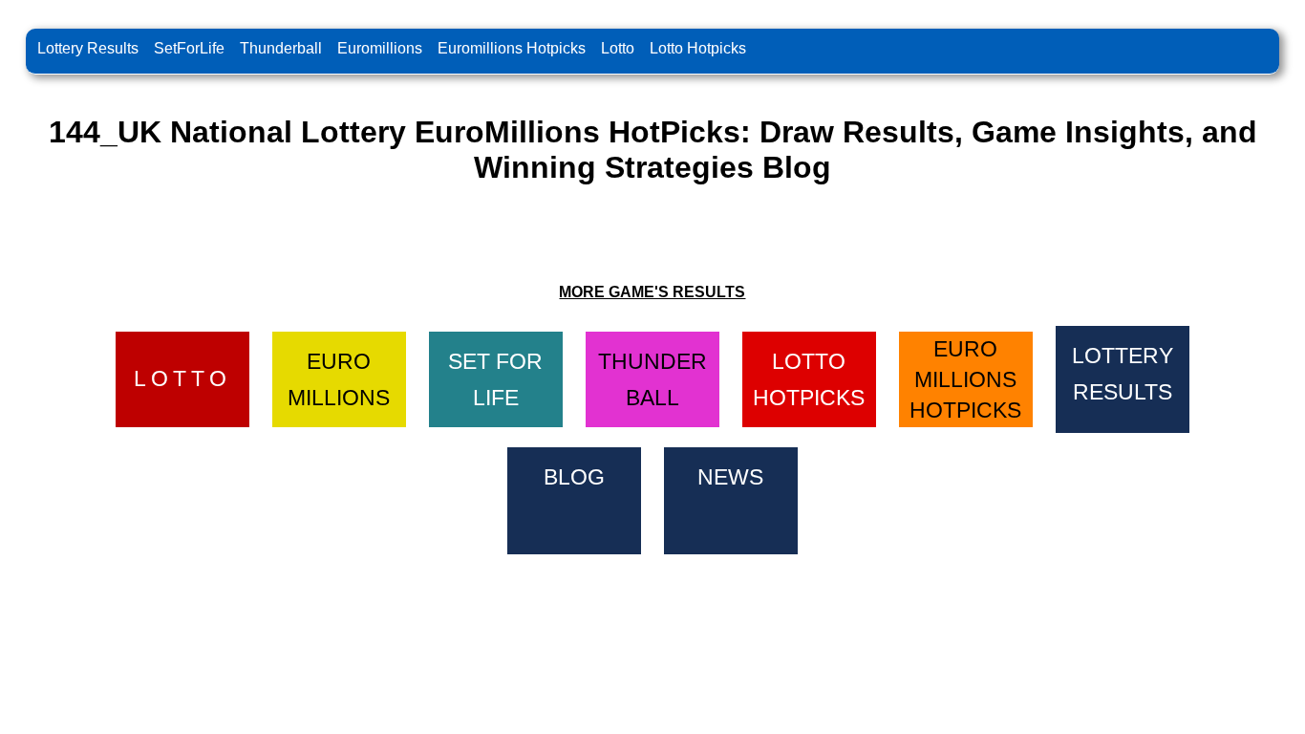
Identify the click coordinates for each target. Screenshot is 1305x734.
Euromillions (379, 48)
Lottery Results (88, 48)
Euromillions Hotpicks (512, 48)
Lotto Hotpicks (698, 48)
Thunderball (281, 48)
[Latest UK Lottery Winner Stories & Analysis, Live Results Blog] (574, 497)
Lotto (617, 48)
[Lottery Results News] (730, 497)
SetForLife (189, 48)
